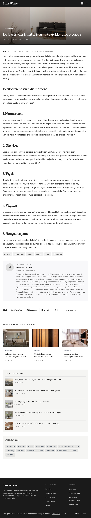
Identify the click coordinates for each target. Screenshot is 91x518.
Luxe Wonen (10, 485)
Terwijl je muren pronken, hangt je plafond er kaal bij (36, 423)
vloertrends (57, 254)
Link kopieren (71, 310)
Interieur (13, 52)
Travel (48, 505)
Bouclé (30, 446)
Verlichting (10, 451)
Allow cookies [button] (80, 514)
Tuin (77, 446)
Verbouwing (31, 451)
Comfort (73, 451)
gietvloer (7, 254)
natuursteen (19, 254)
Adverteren (73, 505)
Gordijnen (10, 455)
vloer (48, 254)
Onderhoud (50, 451)
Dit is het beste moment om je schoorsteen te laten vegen (37, 412)
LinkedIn (47, 310)
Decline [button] (67, 514)
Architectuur (51, 446)
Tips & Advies (51, 493)
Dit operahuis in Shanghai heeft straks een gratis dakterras (38, 379)
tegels (30, 254)
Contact (72, 489)
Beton (41, 451)
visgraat (39, 254)
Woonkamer (11, 446)
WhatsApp (18, 310)
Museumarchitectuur (66, 446)
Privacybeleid (74, 493)
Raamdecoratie (62, 451)
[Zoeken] (87, 3)
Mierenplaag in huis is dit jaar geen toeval (31, 401)
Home (5, 52)
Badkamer (20, 451)
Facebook (33, 310)
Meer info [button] (56, 514)
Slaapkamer (40, 446)
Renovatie (21, 446)
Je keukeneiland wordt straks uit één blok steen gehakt (37, 390)
